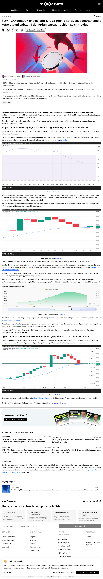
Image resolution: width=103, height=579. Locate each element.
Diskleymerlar (15, 472)
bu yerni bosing (59, 403)
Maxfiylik (40, 576)
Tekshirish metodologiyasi (91, 538)
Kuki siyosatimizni (56, 568)
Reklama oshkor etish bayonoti (93, 543)
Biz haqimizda (6, 543)
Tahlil (3, 16)
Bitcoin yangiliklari (64, 542)
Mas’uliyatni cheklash (53, 576)
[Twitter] (8, 30)
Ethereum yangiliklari (64, 549)
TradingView (56, 192)
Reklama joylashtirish (8, 537)
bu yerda (63, 140)
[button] (13, 516)
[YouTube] (3, 30)
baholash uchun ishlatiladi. (11, 320)
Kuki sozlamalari (69, 576)
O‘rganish (33, 540)
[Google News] (100, 501)
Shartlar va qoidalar (86, 470)
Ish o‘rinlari (5, 547)
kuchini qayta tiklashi (42, 398)
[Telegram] (12, 30)
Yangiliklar (33, 537)
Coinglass (62, 314)
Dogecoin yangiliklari (64, 556)
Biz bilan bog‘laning (8, 540)
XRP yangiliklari (62, 539)
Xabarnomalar (34, 550)
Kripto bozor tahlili (64, 546)
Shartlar (30, 576)
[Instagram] (22, 30)
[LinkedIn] (17, 30)
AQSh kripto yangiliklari (65, 553)
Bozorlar (8, 16)
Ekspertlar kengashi (36, 547)
